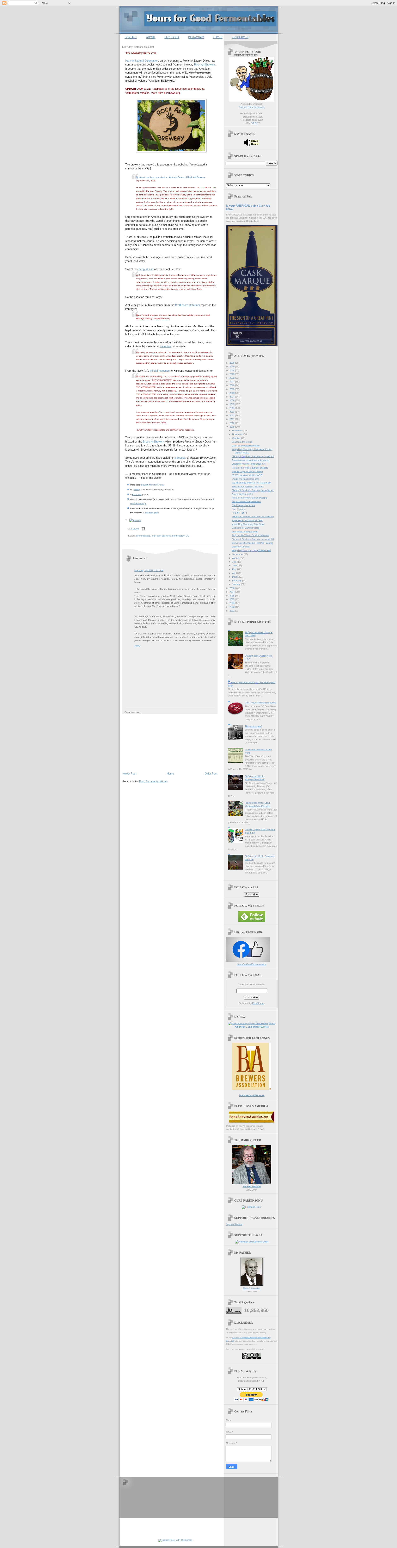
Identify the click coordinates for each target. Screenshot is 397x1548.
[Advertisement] (153, 742)
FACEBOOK (171, 37)
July (234, 561)
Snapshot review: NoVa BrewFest (248, 464)
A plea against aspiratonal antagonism (250, 460)
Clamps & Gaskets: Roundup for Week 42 (253, 456)
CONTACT (130, 37)
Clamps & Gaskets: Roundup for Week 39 (253, 539)
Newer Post (129, 773)
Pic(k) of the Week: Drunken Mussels (250, 535)
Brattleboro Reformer (187, 305)
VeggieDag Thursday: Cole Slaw (248, 524)
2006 (232, 595)
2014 (232, 408)
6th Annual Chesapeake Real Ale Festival (252, 543)
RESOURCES (240, 37)
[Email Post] (143, 528)
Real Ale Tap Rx (240, 513)
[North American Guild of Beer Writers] (248, 1023)
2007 (232, 592)
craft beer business (161, 535)
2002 (232, 610)
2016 (232, 400)
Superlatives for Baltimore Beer (247, 520)
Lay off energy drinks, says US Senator (251, 482)
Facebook (165, 346)
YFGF (255, 123)
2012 (232, 415)
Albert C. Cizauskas (251, 1288)
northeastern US (180, 535)
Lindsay (138, 570)
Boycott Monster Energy (152, 485)
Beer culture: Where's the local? (247, 486)
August (236, 558)
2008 (232, 588)
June (235, 565)
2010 (232, 423)
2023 (232, 374)
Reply (137, 645)
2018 (232, 393)
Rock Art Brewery (204, 64)
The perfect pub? (253, 726)
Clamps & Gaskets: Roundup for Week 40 (253, 516)
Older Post (211, 773)
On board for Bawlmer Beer (245, 528)
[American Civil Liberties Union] (251, 1241)
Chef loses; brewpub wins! (245, 531)
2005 (232, 599)
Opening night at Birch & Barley (247, 471)
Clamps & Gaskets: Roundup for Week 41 (253, 490)
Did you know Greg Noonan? (246, 501)
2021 (232, 381)
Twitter (137, 489)
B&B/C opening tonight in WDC (247, 475)
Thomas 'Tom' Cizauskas (251, 107)
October (236, 438)
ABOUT (150, 37)
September (238, 554)
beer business (143, 535)
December (237, 430)
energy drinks (145, 269)
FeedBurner (258, 1003)
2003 (232, 607)
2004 (232, 603)
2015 (232, 404)
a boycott (180, 457)
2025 (232, 366)
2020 (232, 385)
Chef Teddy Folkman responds (260, 702)
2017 (232, 396)
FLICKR (217, 37)
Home (170, 773)
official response (160, 370)
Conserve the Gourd (242, 442)
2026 (232, 363)
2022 (232, 378)
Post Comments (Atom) (153, 781)
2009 (232, 427)
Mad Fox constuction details (246, 445)
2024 (232, 370)
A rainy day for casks (242, 494)
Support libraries (234, 1224)
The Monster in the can (140, 53)
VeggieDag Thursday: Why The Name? (251, 550)
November (237, 434)
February (237, 580)
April (234, 573)
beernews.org (172, 92)
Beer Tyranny (238, 509)
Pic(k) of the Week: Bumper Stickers (250, 467)
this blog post (151, 513)
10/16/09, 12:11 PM (153, 570)
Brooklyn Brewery (153, 441)
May (234, 569)
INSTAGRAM (196, 37)
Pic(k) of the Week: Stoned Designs (249, 497)
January (236, 584)
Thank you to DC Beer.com (245, 479)
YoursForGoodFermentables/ (251, 964)
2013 (232, 411)
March (235, 577)
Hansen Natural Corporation (141, 60)
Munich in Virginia (240, 546)
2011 (232, 419)
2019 (232, 389)
